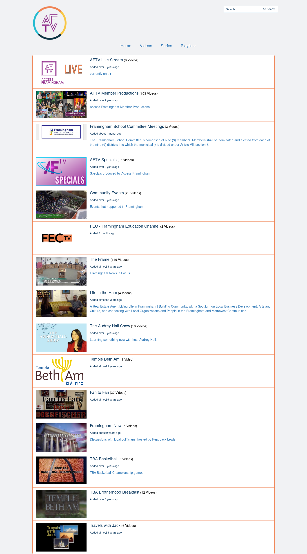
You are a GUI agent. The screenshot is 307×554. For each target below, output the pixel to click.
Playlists (188, 45)
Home (125, 45)
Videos (146, 45)
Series (166, 45)
